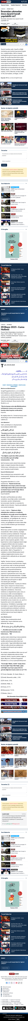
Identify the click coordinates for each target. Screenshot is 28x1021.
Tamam (17, 1019)
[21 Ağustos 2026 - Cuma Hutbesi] (21, 750)
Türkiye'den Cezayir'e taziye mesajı (18, 203)
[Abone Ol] (26, 44)
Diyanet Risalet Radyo (7, 1002)
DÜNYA (13, 193)
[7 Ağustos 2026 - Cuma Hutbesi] (21, 761)
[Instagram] (14, 983)
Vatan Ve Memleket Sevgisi (17, 189)
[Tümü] (26, 183)
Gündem (24, 5)
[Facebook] (9, 983)
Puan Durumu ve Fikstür (8, 993)
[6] (2, 690)
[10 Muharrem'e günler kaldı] (21, 113)
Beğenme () (16, 823)
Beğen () (10, 823)
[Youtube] (16, 983)
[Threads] (21, 983)
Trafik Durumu (6, 991)
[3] (1, 680)
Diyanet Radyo (5, 1001)
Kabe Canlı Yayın (17, 1002)
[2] (1, 677)
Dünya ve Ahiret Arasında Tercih (17, 216)
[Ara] (24, 1)
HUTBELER (9, 324)
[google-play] (20, 1008)
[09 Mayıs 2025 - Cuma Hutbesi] (14, 351)
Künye (22, 1004)
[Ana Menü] (26, 1)
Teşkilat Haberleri (16, 5)
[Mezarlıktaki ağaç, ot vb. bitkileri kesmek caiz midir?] (21, 126)
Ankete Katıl (5, 319)
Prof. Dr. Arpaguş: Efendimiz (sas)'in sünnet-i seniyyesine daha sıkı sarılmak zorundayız (18, 223)
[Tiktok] (19, 983)
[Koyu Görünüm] (22, 1)
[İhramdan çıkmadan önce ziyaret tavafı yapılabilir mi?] (14, 34)
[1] (6, 419)
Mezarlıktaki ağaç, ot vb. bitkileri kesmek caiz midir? (21, 132)
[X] (11, 983)
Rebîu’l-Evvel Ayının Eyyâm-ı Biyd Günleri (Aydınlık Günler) (6, 119)
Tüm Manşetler (6, 994)
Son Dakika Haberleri (7, 996)
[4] (2, 683)
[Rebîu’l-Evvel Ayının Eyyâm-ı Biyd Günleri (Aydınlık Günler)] (7, 113)
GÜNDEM (13, 207)
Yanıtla (5, 823)
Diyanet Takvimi (15, 187)
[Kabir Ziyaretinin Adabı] (7, 126)
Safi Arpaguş (14, 220)
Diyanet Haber (5, 5)
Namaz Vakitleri (6, 990)
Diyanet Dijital (5, 999)
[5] (2, 687)
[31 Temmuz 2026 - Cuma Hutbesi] (7, 773)
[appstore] (8, 1008)
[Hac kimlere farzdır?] (7, 139)
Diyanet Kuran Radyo (15, 1001)
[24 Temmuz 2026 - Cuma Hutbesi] (21, 773)
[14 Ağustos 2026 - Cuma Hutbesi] (7, 761)
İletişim (16, 1004)
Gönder (4, 165)
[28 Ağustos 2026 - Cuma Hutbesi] (7, 750)
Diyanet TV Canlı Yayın (15, 999)
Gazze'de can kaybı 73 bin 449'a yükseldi (18, 196)
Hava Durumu (6, 988)
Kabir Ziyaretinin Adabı (6, 131)
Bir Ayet (13, 862)
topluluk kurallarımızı (13, 169)
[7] (2, 693)
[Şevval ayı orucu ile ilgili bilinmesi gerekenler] (21, 139)
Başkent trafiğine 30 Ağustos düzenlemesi (18, 210)
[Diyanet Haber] (6, 1)
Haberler (3, 324)
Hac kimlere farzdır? (6, 143)
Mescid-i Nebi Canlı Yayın (7, 1004)
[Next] (7, 983)
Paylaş (4, 44)
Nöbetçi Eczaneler (7, 986)
